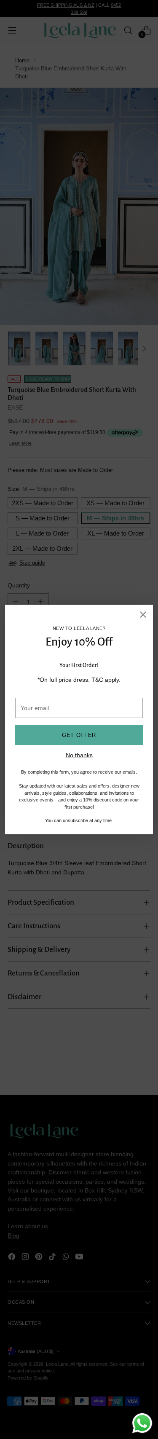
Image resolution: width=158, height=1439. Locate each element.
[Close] (143, 614)
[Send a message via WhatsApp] (142, 1423)
